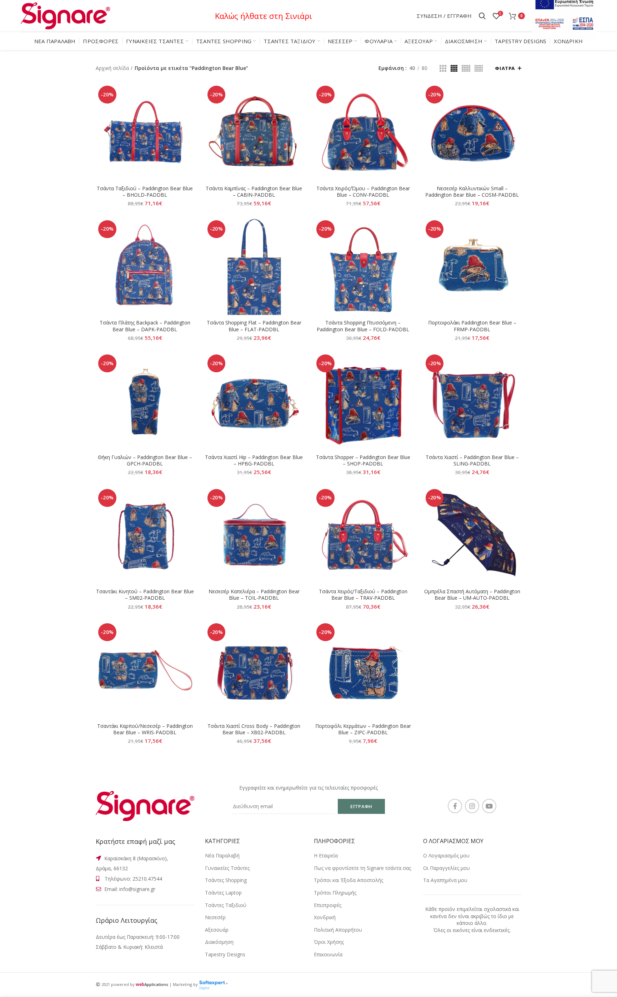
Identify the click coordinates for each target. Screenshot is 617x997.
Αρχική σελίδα (112, 68)
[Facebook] (455, 806)
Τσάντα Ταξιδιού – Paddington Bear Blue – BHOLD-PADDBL (145, 191)
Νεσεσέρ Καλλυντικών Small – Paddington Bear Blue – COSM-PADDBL (472, 191)
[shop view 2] (454, 68)
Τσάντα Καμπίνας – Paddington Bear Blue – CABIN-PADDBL (254, 191)
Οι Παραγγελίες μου (446, 868)
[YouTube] (489, 806)
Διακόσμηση (219, 941)
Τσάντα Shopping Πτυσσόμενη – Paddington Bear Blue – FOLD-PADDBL (363, 325)
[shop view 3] (466, 68)
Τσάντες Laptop (223, 892)
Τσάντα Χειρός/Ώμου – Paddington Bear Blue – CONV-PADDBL (363, 191)
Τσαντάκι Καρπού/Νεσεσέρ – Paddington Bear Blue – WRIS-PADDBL (145, 729)
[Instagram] (472, 806)
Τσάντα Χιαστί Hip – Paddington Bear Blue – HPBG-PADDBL (254, 460)
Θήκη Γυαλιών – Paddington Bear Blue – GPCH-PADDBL (145, 460)
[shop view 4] (479, 68)
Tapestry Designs (225, 954)
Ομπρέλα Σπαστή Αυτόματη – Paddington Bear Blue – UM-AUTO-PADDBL (472, 594)
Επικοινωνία (328, 954)
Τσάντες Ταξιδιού (225, 905)
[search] (482, 16)
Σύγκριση (189, 95)
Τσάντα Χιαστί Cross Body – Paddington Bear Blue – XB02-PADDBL (253, 729)
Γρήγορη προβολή (189, 111)
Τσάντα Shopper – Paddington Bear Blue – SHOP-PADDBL (363, 460)
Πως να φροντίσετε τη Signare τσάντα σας (362, 868)
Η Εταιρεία (326, 855)
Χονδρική (325, 917)
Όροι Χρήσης (329, 941)
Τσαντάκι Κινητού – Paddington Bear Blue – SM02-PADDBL (145, 594)
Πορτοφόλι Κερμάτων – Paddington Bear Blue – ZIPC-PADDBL (363, 729)
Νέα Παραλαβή (222, 855)
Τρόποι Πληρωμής (335, 892)
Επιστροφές (327, 905)
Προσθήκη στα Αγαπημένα (189, 127)
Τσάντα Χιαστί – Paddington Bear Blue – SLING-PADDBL (472, 460)
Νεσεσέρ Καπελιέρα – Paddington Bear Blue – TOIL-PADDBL (254, 594)
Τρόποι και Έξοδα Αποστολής (348, 880)
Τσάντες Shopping (226, 880)
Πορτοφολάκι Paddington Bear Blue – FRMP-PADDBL (472, 325)
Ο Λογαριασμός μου (446, 855)
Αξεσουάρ (217, 929)
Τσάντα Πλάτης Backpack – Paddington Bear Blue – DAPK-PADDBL (145, 325)
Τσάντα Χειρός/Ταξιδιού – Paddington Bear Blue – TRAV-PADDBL (363, 594)
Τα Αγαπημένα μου (445, 880)
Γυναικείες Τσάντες (227, 868)
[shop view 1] (443, 68)
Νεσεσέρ (215, 917)
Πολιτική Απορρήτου (338, 929)
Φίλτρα (505, 68)
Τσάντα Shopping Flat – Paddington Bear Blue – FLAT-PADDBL (254, 325)
